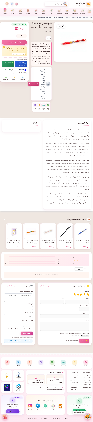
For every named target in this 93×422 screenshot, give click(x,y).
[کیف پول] (16, 4)
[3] (81, 294)
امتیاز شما (87, 291)
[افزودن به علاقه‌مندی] (59, 26)
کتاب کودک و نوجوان (75, 13)
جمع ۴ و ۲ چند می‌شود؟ (84, 306)
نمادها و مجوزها (74, 390)
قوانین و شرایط (87, 385)
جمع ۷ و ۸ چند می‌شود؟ (27, 320)
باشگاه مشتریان (74, 387)
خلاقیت (36, 13)
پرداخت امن (88, 382)
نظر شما (87, 320)
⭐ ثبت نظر (84, 341)
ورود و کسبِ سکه (32, 83)
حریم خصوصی (75, 385)
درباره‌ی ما (76, 377)
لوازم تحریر (5, 11)
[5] (74, 294)
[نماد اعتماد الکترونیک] (18, 375)
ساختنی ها (43, 13)
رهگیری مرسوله (87, 375)
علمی (51, 13)
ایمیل (63, 298)
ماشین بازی (20, 13)
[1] (87, 294)
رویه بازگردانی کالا (87, 387)
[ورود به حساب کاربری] (7, 4)
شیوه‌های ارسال (87, 380)
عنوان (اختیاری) (86, 313)
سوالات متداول (75, 382)
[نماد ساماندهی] (6, 375)
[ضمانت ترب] (6, 387)
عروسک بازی (28, 13)
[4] (77, 294)
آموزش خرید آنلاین (87, 377)
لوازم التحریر (85, 17)
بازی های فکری (67, 13)
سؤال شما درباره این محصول (26, 291)
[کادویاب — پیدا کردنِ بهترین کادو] (5, 417)
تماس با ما (76, 375)
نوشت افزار (78, 17)
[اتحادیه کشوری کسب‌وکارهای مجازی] (18, 387)
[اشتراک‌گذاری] (63, 26)
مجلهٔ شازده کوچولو (74, 380)
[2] (84, 294)
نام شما (87, 298)
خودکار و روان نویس (70, 17)
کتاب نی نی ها (82, 13)
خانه (91, 17)
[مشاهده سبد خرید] (12, 4)
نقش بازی (12, 13)
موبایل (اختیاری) (29, 312)
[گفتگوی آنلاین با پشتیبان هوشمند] (88, 417)
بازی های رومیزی (59, 13)
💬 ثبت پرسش (27, 333)
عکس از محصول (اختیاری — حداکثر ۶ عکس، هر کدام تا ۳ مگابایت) (74, 333)
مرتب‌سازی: (86, 268)
